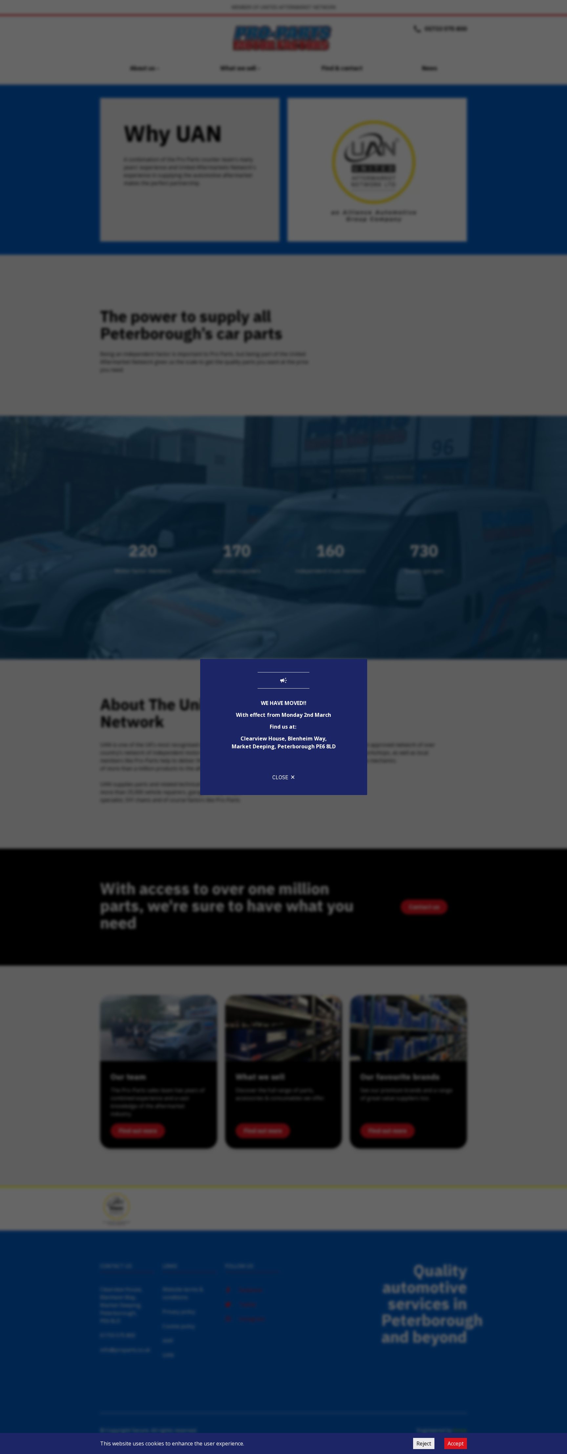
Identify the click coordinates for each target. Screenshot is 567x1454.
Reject (423, 1443)
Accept (456, 1443)
